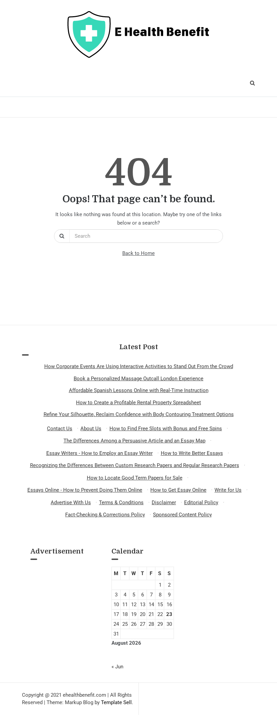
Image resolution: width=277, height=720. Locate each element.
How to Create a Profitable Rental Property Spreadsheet (138, 403)
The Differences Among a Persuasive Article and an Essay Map (134, 441)
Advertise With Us (71, 502)
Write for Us (228, 490)
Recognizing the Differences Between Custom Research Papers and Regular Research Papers (134, 465)
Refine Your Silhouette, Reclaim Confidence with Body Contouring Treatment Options (139, 414)
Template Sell (116, 702)
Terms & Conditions (121, 502)
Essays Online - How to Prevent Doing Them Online (84, 490)
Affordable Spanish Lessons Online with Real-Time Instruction (138, 390)
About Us (90, 429)
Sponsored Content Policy (182, 515)
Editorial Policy (201, 502)
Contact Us (59, 429)
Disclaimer (164, 502)
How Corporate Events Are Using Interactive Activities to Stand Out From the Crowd (138, 366)
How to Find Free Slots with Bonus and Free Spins (165, 429)
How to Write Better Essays (192, 453)
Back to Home (138, 253)
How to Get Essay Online (178, 490)
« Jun (117, 667)
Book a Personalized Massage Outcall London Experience (138, 379)
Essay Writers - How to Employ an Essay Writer (99, 453)
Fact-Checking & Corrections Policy (105, 515)
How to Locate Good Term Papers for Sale (134, 478)
